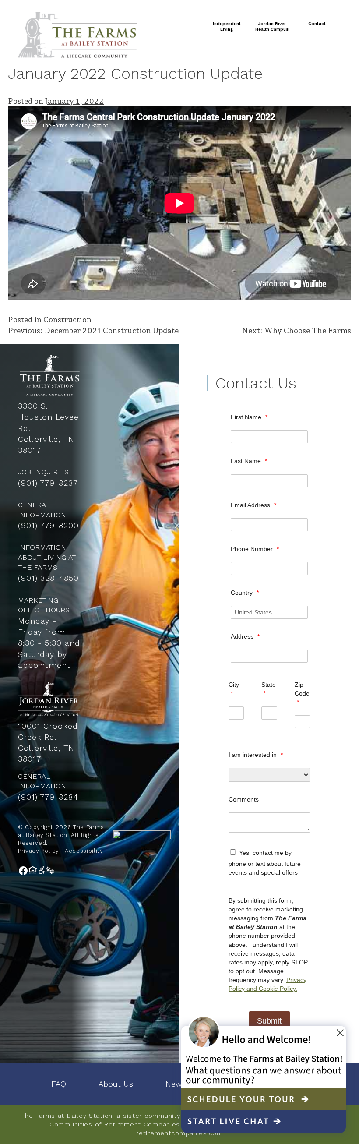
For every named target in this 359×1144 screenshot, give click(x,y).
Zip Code (302, 693)
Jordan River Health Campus (272, 26)
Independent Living (227, 26)
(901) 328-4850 (48, 578)
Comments (244, 799)
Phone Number (255, 548)
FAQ (58, 1083)
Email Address (253, 504)
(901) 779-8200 (48, 525)
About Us (116, 1083)
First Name (249, 416)
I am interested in (256, 754)
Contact (317, 23)
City (234, 689)
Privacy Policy (38, 850)
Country (245, 592)
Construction (67, 319)
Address (245, 636)
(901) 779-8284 (48, 797)
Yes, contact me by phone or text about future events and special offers (265, 862)
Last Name (249, 460)
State (268, 689)
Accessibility (84, 850)
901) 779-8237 (49, 482)
